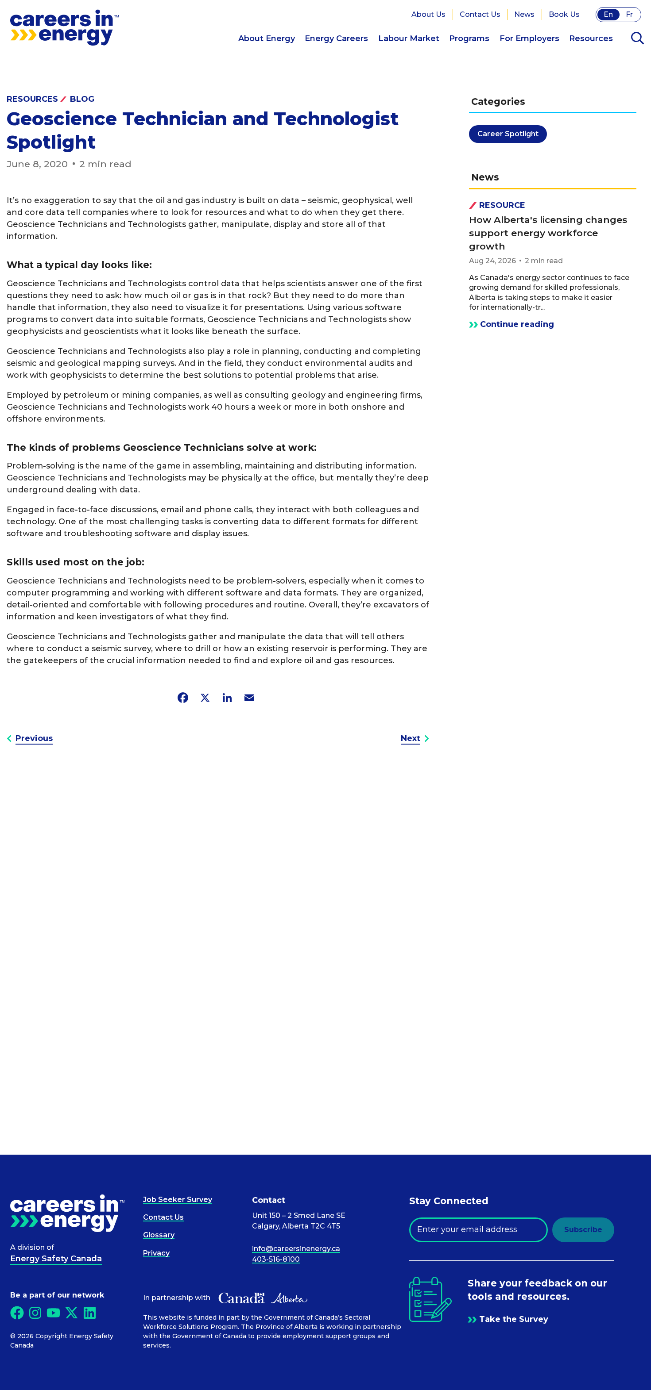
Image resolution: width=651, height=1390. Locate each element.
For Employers (529, 38)
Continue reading (517, 324)
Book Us (564, 14)
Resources (591, 38)
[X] (205, 698)
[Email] (249, 698)
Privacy (156, 1253)
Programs (469, 38)
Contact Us (480, 14)
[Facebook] (183, 698)
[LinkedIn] (227, 698)
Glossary (158, 1235)
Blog (82, 99)
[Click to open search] (637, 39)
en (608, 14)
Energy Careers (336, 38)
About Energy (266, 38)
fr (629, 14)
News (524, 14)
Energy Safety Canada (56, 1258)
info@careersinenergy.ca (296, 1248)
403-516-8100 (276, 1259)
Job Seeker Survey (177, 1199)
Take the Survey (513, 1319)
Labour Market (408, 38)
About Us (428, 14)
